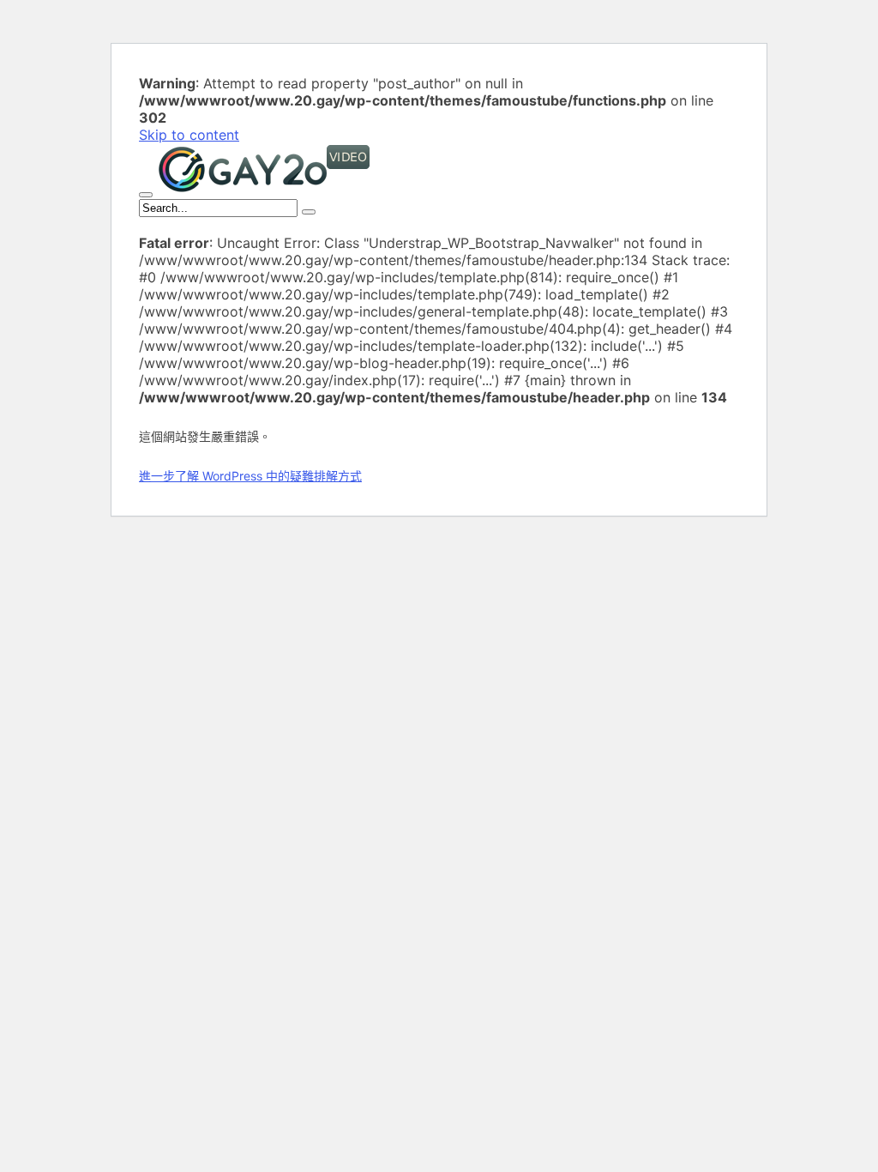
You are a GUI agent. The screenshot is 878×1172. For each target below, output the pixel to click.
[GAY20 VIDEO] (264, 189)
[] (309, 211)
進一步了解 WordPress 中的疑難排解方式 (250, 475)
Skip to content (189, 134)
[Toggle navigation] (146, 194)
